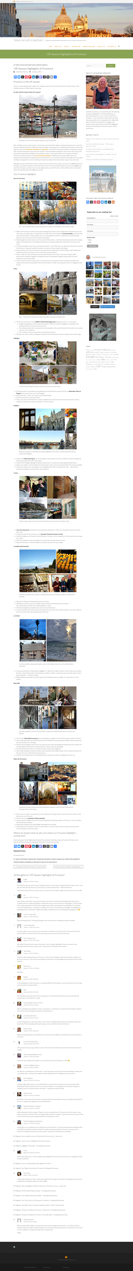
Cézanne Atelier (67, 233)
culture (111, 354)
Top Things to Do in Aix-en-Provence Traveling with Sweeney (40, 1168)
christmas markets (72, 859)
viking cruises (111, 367)
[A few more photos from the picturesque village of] (90, 300)
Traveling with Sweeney (28, 40)
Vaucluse (45, 149)
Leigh (25, 879)
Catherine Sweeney (21, 72)
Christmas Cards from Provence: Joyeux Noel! (30, 867)
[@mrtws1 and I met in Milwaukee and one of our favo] (90, 274)
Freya (25, 1150)
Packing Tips (101, 46)
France (45, 65)
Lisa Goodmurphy (29, 925)
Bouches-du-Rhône (32, 149)
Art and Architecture (102, 350)
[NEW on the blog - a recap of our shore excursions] (98, 282)
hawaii (89, 359)
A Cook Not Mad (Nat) (31, 1041)
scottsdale (107, 364)
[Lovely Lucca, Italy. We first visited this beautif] (107, 291)
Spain (111, 364)
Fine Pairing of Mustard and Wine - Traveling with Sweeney (39, 1195)
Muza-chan (27, 966)
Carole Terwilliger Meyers (31, 1065)
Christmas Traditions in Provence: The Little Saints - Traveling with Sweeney (45, 1215)
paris (99, 362)
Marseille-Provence (31, 738)
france (22, 862)
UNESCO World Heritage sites (45, 322)
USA (98, 366)
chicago (101, 352)
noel (25, 990)
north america (93, 362)
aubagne (40, 859)
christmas (107, 352)
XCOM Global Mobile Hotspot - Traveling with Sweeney (39, 1191)
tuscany (88, 366)
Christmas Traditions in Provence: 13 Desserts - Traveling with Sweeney (43, 1210)
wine (95, 369)
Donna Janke (28, 1028)
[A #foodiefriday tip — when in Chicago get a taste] (107, 265)
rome (93, 364)
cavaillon (60, 859)
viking (103, 367)
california (90, 352)
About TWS (58, 46)
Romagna (88, 364)
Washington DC (89, 369)
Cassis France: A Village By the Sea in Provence (36, 1141)
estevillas (116, 354)
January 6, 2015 (36, 72)
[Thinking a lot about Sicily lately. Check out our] (90, 282)
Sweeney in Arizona (89, 46)
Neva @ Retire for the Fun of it (33, 1003)
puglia (112, 362)
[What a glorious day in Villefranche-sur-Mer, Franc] (115, 291)
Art (34, 859)
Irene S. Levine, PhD (30, 914)
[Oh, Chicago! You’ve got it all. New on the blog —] (90, 265)
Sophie (26, 977)
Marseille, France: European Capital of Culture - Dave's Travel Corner (43, 1205)
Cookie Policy (111, 46)
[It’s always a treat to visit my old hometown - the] (115, 265)
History (94, 359)
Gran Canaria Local (29, 938)
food (97, 357)
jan (24, 895)
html (90, 240)
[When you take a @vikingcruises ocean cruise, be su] (98, 291)
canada (96, 352)
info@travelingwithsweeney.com (24, 1)
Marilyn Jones (28, 1093)
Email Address (91, 218)
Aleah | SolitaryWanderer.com (33, 1054)
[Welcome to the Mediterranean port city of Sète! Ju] (107, 300)
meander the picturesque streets (52, 534)
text (90, 242)
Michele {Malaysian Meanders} (33, 1121)
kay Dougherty (28, 1078)
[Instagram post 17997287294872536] (98, 300)
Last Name (90, 231)
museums (111, 359)
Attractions (19, 65)
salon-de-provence (49, 862)
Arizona (88, 350)
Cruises (98, 354)
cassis (53, 859)
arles (31, 859)
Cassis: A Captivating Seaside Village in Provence (36, 1163)
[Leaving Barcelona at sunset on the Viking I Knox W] (115, 300)
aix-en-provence (22, 859)
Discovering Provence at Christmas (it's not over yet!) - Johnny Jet (42, 1136)
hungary (98, 359)
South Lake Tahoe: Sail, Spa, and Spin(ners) (68, 867)
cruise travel (105, 354)
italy (103, 359)
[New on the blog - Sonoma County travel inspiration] (98, 274)
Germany (108, 357)
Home (50, 46)
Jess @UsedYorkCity (30, 1016)
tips (115, 364)
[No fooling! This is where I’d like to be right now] (107, 282)
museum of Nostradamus (36, 818)
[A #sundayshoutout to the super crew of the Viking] (90, 291)
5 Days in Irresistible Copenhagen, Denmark (99, 159)
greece (113, 357)
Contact (67, 46)
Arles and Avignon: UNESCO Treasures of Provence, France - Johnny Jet (44, 1186)
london (107, 359)
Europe (38, 65)
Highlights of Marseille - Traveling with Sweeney (36, 1146)
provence (37, 862)
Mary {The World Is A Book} (32, 1106)
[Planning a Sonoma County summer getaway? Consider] (115, 274)
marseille (29, 862)
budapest (113, 350)
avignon (47, 859)
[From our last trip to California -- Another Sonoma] (107, 274)
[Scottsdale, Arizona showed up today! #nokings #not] (115, 282)
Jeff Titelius (27, 951)
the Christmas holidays (43, 155)
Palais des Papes (29, 458)
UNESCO (93, 366)
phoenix (103, 362)
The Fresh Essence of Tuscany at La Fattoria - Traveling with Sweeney (43, 1200)
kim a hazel (27, 1173)
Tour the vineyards (22, 530)
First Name (90, 224)
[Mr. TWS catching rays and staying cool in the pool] (98, 265)
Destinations (76, 46)
